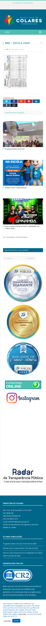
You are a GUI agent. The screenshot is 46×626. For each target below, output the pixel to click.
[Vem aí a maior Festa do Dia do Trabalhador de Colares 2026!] (23, 211)
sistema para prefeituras (32, 586)
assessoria (19, 589)
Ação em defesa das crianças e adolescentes (22, 5)
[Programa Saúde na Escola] (23, 134)
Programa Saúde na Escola (14, 149)
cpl (7, 49)
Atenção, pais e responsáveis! (16, 188)
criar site (17, 586)
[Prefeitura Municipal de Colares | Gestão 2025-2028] (23, 19)
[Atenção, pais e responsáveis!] (23, 173)
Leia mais (22, 614)
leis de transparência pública (13, 595)
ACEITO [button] (16, 621)
